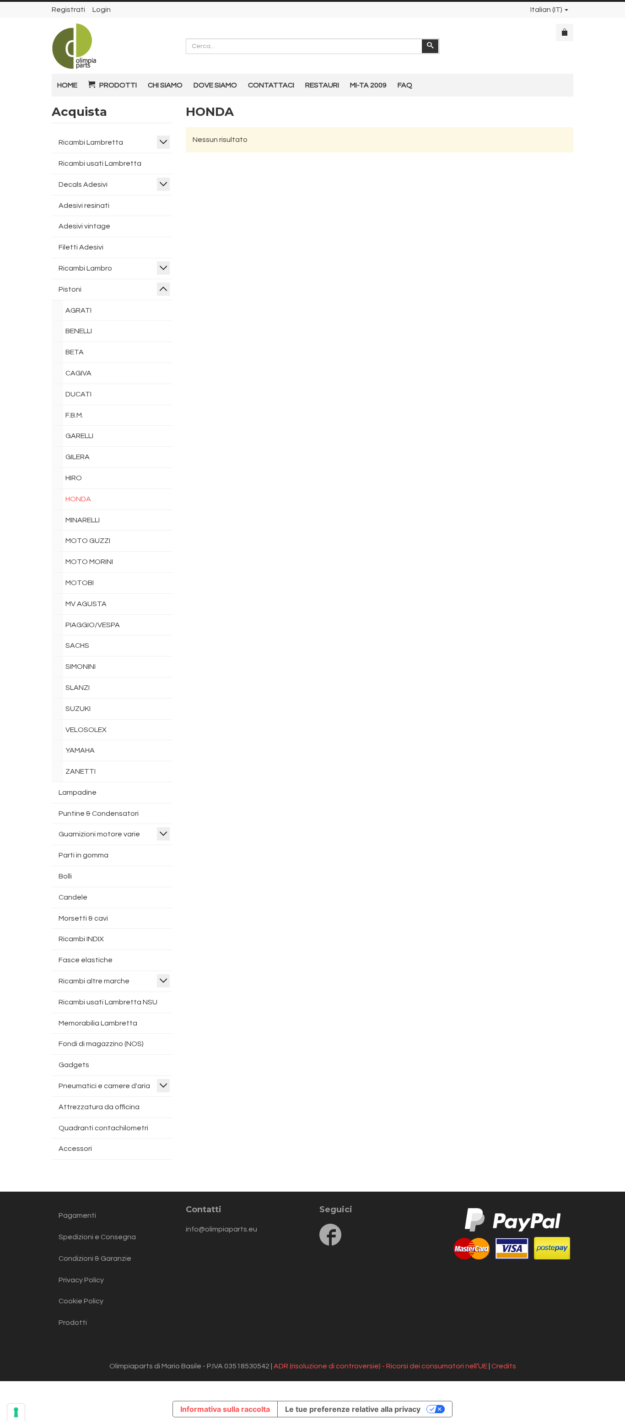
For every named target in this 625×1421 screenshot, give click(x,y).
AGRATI (78, 310)
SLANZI (77, 687)
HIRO (73, 478)
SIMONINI (80, 666)
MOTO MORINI (89, 561)
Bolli (65, 876)
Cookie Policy (81, 1301)
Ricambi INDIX (81, 939)
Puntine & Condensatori (99, 813)
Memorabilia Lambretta (98, 1023)
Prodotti (73, 1322)
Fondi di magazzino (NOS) (101, 1043)
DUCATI (78, 394)
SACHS (77, 645)
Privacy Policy (81, 1280)
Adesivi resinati (84, 205)
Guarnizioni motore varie (99, 834)
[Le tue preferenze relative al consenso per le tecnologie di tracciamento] (16, 1412)
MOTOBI (79, 582)
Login (101, 9)
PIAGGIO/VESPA (92, 625)
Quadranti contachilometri (103, 1128)
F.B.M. (74, 415)
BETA (74, 352)
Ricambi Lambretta (91, 142)
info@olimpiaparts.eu (221, 1229)
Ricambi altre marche (94, 981)
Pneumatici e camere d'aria (104, 1086)
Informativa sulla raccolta (225, 1409)
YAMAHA (80, 750)
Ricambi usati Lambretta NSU (108, 1002)
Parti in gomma (83, 855)
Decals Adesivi (83, 184)
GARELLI (79, 435)
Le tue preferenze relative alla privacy (352, 1409)
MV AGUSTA (86, 603)
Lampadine (78, 792)
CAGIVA (78, 373)
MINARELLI (82, 520)
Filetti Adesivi (81, 247)
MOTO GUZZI (87, 540)
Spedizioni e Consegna (97, 1237)
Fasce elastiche (86, 960)
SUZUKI (78, 708)
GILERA (77, 457)
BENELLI (78, 331)
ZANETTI (80, 771)
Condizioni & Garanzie (95, 1258)
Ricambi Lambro (85, 268)
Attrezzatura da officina (99, 1107)
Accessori (75, 1148)
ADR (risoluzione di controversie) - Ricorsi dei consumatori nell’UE (380, 1366)
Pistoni (70, 289)
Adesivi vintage (84, 226)
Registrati (68, 9)
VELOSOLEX (86, 729)
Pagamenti (77, 1215)
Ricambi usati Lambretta (100, 163)
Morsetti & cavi (83, 918)
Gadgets (74, 1064)
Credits (503, 1366)
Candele (73, 897)
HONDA (78, 499)
